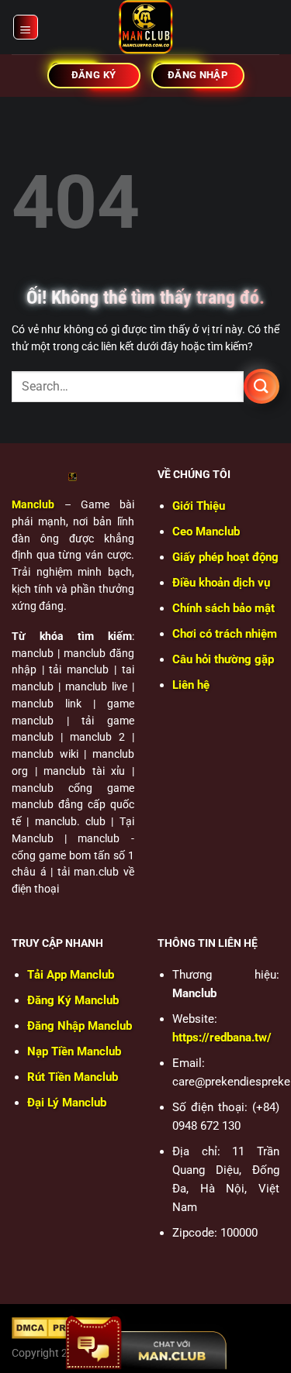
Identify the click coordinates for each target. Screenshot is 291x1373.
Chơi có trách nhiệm (224, 634)
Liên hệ (191, 685)
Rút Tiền (72, 1077)
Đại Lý (66, 1103)
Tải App (70, 975)
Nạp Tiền (74, 1051)
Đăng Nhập (79, 1026)
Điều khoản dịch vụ (221, 583)
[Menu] (26, 27)
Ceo (206, 532)
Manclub (33, 504)
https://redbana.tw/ (222, 1037)
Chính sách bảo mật (223, 608)
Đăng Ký (73, 1000)
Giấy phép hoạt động (225, 557)
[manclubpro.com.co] (145, 27)
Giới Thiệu (198, 506)
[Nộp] (261, 386)
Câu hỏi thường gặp (223, 659)
